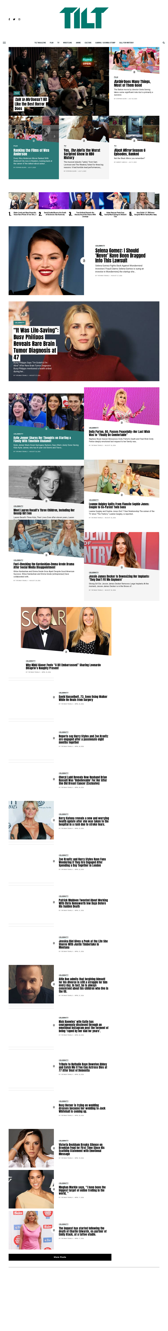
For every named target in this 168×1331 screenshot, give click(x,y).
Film (51, 43)
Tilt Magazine (40, 43)
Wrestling (67, 43)
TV (58, 43)
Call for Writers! (126, 43)
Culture (88, 43)
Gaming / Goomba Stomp (105, 43)
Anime (78, 43)
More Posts (60, 1257)
